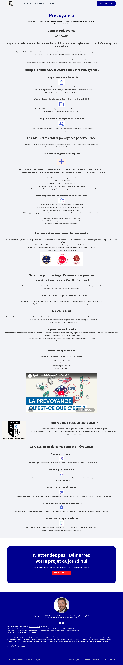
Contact (51, 3)
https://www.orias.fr (34, 627)
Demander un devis (61, 573)
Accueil (18, 3)
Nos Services (40, 3)
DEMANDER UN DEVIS (106, 3)
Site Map (113, 660)
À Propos (27, 3)
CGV (105, 660)
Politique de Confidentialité (91, 660)
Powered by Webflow (34, 660)
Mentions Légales (74, 660)
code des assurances (102, 641)
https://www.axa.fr (18, 639)
